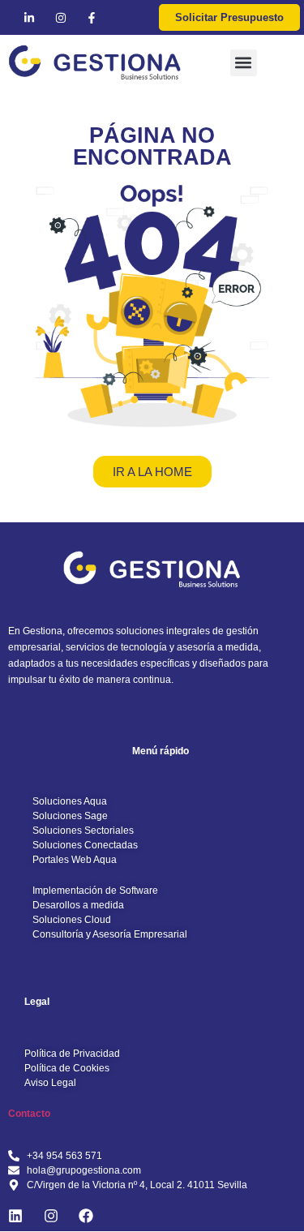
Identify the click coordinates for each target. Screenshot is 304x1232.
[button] (243, 62)
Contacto (29, 1113)
